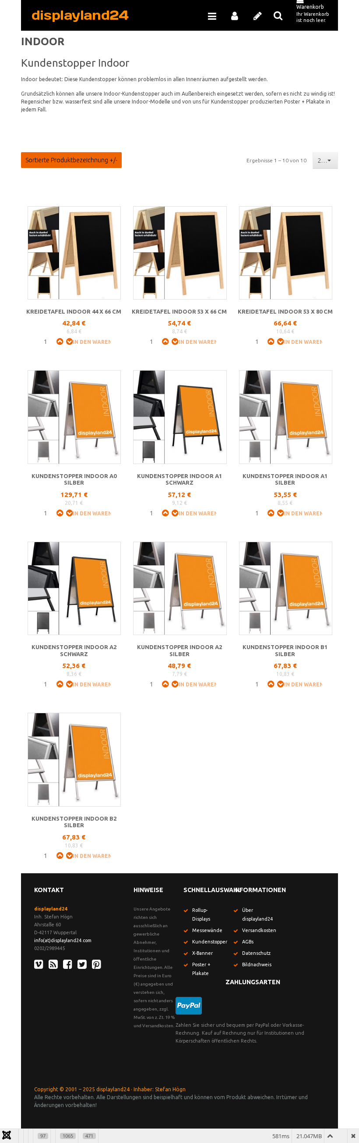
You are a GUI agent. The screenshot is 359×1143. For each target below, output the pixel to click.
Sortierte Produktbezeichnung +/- (71, 160)
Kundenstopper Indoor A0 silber (74, 479)
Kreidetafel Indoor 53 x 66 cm (179, 311)
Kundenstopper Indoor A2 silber (179, 650)
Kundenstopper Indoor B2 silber (74, 822)
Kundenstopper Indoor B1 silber (285, 650)
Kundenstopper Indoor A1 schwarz (179, 479)
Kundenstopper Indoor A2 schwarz (74, 650)
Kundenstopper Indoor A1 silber (285, 479)
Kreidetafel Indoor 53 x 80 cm (285, 311)
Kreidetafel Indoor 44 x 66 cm (73, 311)
